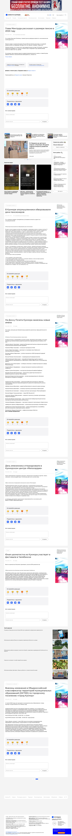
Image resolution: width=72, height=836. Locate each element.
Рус (48, 15)
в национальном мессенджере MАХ (36, 65)
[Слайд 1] (24, 159)
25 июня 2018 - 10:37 (8, 699)
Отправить (44, 121)
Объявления (54, 797)
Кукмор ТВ (8, 18)
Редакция (48, 18)
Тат (53, 15)
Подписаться (61, 832)
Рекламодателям (33, 18)
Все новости (60, 191)
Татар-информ (8, 56)
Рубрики (54, 18)
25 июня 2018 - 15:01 (8, 34)
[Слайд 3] (27, 159)
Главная (14, 18)
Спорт (7, 550)
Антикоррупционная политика (11, 831)
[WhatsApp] (19, 104)
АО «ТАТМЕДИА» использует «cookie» (13, 832)
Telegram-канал (18, 75)
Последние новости (22, 18)
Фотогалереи (41, 18)
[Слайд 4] (29, 159)
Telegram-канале (11, 65)
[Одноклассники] (12, 104)
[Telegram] (15, 104)
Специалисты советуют (11, 684)
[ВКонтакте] (8, 104)
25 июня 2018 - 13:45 (8, 215)
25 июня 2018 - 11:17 (8, 560)
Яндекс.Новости (32, 70)
